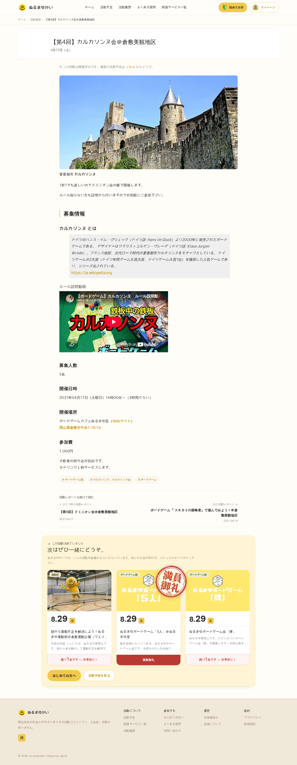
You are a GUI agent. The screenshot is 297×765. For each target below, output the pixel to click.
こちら (130, 67)
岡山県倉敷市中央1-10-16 (80, 427)
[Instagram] (21, 738)
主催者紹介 (211, 717)
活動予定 (106, 7)
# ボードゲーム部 (72, 479)
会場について (212, 724)
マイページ (268, 7)
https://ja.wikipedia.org (91, 272)
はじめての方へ (64, 675)
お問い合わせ (172, 730)
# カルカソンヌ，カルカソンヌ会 (110, 479)
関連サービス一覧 (174, 7)
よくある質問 (146, 7)
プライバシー (252, 717)
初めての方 (236, 7)
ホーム (89, 7)
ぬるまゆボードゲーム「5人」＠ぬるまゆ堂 (148, 634)
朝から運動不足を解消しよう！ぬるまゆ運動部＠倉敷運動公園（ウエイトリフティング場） (78, 637)
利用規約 (249, 724)
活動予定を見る (99, 675)
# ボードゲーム (147, 479)
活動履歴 (125, 7)
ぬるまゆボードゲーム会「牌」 (212, 631)
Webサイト (121, 421)
